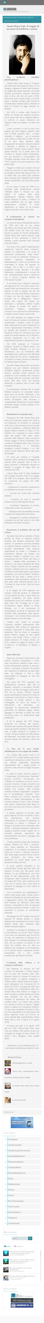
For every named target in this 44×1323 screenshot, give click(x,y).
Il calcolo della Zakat (19, 1100)
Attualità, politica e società (19, 1150)
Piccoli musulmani (16, 1201)
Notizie (11, 1190)
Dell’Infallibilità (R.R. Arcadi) (22, 1063)
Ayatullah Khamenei (16, 1156)
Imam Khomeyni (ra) (16, 1173)
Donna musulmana (16, 1162)
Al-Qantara (13, 1139)
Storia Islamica (14, 1212)
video (9, 1246)
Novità (11, 1195)
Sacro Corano (13, 1206)
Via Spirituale (14, 1223)
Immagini (20, 1246)
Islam (10, 1178)
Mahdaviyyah (14, 1184)
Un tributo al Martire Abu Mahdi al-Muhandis (22, 1276)
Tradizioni (12, 1218)
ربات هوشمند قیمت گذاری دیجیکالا (22, 1319)
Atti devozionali (14, 1145)
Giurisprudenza (14, 1167)
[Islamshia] (17, 9)
